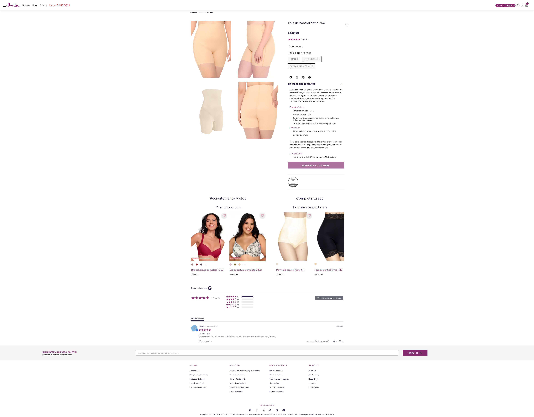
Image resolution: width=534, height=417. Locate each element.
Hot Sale (312, 383)
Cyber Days (313, 379)
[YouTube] (283, 410)
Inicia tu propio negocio (279, 379)
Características (297, 107)
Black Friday (314, 375)
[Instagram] (257, 410)
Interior (193, 12)
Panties (210, 12)
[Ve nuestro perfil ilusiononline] (303, 76)
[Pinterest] (277, 410)
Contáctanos (195, 371)
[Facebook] (250, 410)
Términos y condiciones (239, 387)
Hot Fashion (314, 387)
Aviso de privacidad (237, 383)
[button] (518, 5)
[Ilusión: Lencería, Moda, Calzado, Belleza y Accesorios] (13, 5)
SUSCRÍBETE (415, 353)
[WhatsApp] (263, 410)
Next (260, 245)
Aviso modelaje (235, 391)
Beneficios (295, 127)
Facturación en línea (198, 387)
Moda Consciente (276, 391)
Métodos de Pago (197, 379)
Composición (296, 153)
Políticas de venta (236, 375)
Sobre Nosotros (275, 371)
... (206, 264)
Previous (196, 245)
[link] (26, 5)
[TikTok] (270, 410)
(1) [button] (238, 297)
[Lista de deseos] (347, 25)
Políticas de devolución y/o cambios (244, 371)
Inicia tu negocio (505, 5)
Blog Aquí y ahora (276, 387)
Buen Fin (312, 371)
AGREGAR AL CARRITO (316, 165)
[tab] (197, 319)
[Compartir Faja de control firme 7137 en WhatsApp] (297, 76)
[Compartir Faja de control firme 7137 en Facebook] (291, 76)
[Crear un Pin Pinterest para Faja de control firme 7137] (310, 76)
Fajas (201, 12)
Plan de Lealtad (275, 375)
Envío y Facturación (237, 379)
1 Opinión (305, 39)
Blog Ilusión (274, 383)
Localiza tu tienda (197, 383)
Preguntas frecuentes (198, 375)
